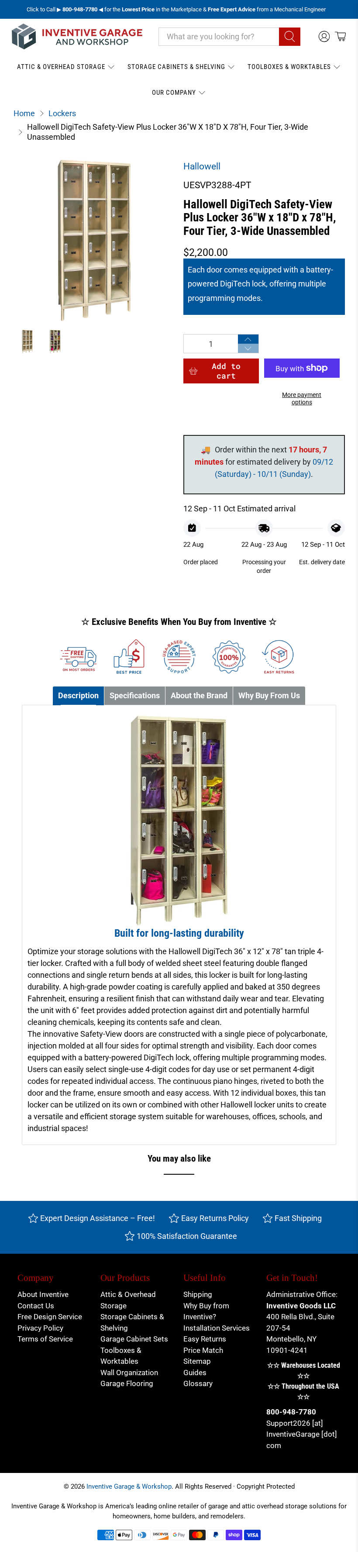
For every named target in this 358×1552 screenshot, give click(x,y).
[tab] (78, 695)
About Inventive (43, 1294)
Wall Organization (129, 1372)
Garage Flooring (126, 1383)
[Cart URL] (340, 36)
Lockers (62, 113)
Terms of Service (45, 1339)
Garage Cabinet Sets (134, 1339)
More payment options (301, 398)
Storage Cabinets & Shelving (176, 67)
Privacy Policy (40, 1328)
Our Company (174, 93)
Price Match (203, 1350)
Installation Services (216, 1328)
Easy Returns (204, 1339)
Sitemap (197, 1361)
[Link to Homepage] (77, 36)
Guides (195, 1372)
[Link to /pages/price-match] (129, 657)
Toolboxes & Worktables (289, 67)
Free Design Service (49, 1316)
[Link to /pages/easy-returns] (279, 657)
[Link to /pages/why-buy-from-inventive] (229, 657)
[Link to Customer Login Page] (324, 36)
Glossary (198, 1383)
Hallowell (201, 166)
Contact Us (35, 1305)
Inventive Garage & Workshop (129, 1486)
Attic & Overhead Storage (61, 67)
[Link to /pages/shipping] (79, 657)
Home (24, 113)
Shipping (197, 1294)
